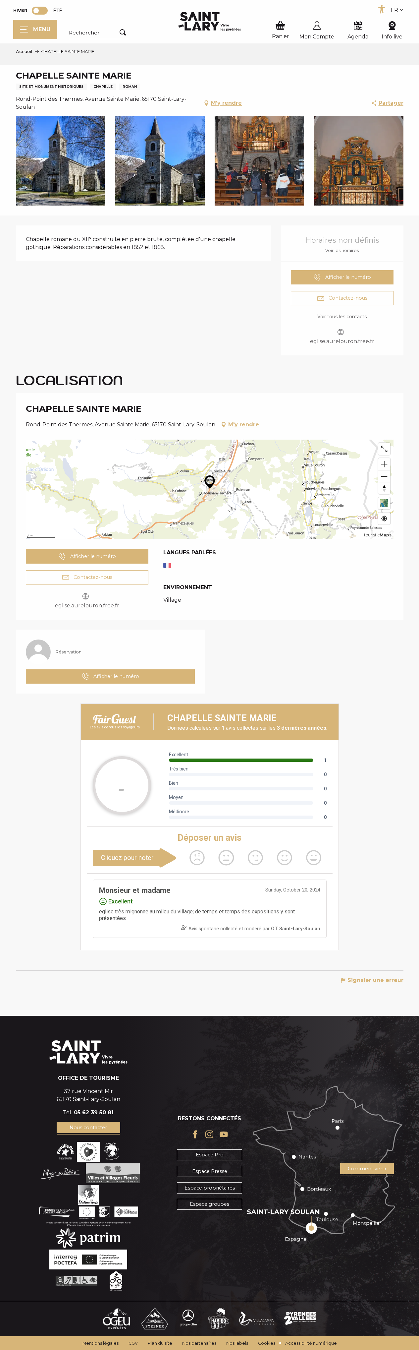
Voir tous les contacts (342, 317)
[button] (99, 33)
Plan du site (160, 1343)
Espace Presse (209, 1171)
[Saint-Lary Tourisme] (210, 21)
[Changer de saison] (42, 11)
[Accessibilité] (381, 9)
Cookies (266, 1343)
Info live (392, 36)
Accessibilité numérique (311, 1343)
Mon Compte (316, 36)
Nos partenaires (199, 1343)
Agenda (357, 36)
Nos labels (237, 1343)
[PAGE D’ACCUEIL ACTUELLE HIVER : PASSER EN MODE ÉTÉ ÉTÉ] (40, 11)
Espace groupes (209, 1204)
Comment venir (367, 1169)
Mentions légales (100, 1343)
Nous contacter (88, 1128)
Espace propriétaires (209, 1188)
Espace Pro (210, 1155)
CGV (133, 1343)
